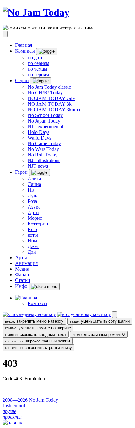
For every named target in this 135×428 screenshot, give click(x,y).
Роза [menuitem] (32, 201)
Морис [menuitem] (35, 218)
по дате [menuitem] (35, 57)
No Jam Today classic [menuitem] (49, 87)
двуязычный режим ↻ (99, 334)
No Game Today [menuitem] (44, 143)
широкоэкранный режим (37, 341)
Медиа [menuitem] (22, 269)
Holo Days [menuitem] (38, 132)
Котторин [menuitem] (38, 223)
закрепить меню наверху (34, 321)
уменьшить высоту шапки (100, 321)
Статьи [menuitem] (22, 280)
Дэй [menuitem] (32, 252)
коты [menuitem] (33, 235)
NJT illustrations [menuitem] (44, 160)
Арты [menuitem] (21, 257)
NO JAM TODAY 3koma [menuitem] (54, 109)
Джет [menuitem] (33, 246)
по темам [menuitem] (37, 68)
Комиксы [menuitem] (25, 51)
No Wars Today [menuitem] (43, 149)
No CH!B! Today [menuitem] (45, 92)
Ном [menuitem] (32, 240)
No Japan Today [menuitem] (44, 121)
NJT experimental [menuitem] (45, 126)
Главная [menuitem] (23, 45)
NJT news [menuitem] (38, 166)
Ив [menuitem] (31, 190)
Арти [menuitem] (33, 212)
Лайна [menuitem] (34, 184)
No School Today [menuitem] (45, 115)
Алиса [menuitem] (34, 178)
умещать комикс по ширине (38, 327)
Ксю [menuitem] (32, 229)
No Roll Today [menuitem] (42, 154)
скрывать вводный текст (35, 334)
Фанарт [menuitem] (23, 274)
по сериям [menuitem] (38, 63)
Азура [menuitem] (34, 206)
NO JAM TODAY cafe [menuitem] (51, 98)
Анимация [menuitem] (26, 263)
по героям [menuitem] (38, 74)
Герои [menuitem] (21, 172)
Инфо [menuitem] (21, 286)
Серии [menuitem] (22, 80)
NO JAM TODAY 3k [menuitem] (50, 104)
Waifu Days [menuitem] (39, 137)
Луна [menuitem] (33, 195)
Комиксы (37, 303)
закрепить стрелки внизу (38, 347)
